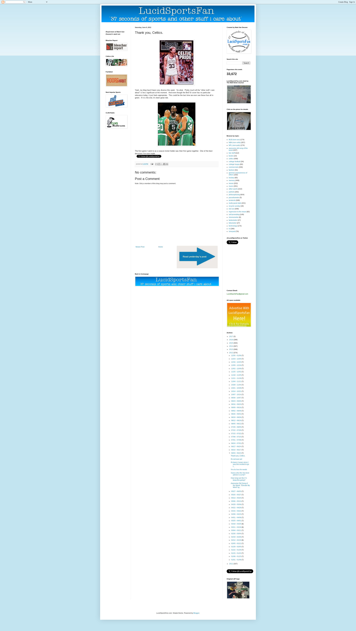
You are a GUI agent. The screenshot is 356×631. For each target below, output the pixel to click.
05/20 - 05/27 (236, 495)
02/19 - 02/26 (236, 537)
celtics (231, 159)
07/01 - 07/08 (236, 440)
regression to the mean (237, 212)
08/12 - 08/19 (236, 421)
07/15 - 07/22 (236, 434)
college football (234, 162)
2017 (231, 336)
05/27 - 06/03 (236, 491)
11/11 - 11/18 (236, 378)
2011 (231, 564)
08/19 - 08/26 (236, 417)
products (232, 200)
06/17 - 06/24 (236, 446)
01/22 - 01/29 (236, 550)
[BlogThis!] (159, 164)
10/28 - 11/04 (236, 385)
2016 (231, 340)
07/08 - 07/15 (236, 437)
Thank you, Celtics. (238, 456)
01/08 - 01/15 (236, 556)
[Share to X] (161, 164)
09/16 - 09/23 (236, 404)
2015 (231, 343)
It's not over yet (236, 459)
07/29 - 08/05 (236, 427)
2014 (231, 346)
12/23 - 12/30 (236, 359)
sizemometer (233, 217)
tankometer (233, 220)
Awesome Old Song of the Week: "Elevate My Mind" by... (240, 485)
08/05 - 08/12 (236, 424)
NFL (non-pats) (234, 145)
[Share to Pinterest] (167, 164)
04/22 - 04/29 (236, 508)
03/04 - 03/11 (236, 530)
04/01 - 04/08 (236, 517)
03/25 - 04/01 (236, 521)
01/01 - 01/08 (236, 560)
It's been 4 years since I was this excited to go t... (240, 464)
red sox (231, 209)
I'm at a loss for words (239, 470)
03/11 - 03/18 (236, 527)
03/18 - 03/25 (236, 524)
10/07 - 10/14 (236, 395)
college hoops (234, 164)
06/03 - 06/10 (236, 453)
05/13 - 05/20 (236, 498)
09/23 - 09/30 (236, 401)
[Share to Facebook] (164, 164)
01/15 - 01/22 (236, 553)
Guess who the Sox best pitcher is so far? (240, 474)
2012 (231, 353)
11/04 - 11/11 (236, 381)
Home (160, 247)
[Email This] (156, 164)
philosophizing (234, 195)
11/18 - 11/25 (236, 375)
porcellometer (234, 198)
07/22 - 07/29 (236, 430)
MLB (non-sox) (234, 140)
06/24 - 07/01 (236, 443)
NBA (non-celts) (235, 143)
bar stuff (232, 153)
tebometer (232, 223)
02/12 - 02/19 (236, 540)
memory (232, 180)
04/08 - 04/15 (236, 514)
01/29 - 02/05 (236, 547)
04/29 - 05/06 (236, 504)
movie (231, 183)
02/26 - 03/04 (236, 534)
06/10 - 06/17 (236, 450)
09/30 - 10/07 (236, 398)
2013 (231, 349)
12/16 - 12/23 (236, 362)
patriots (231, 192)
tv (229, 229)
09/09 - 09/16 (236, 407)
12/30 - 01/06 (236, 355)
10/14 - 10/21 (236, 391)
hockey (231, 178)
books (231, 156)
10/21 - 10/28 (236, 388)
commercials (233, 167)
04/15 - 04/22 (236, 511)
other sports (233, 189)
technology (233, 226)
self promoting (234, 214)
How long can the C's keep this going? (239, 479)
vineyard (232, 231)
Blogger (196, 613)
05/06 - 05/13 (236, 501)
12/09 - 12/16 (236, 365)
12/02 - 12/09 (236, 369)
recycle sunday (234, 206)
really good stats (235, 203)
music (231, 186)
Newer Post (140, 247)
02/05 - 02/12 (236, 543)
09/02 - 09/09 (236, 411)
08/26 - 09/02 (236, 414)
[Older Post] (197, 267)
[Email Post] (152, 164)
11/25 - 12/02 (236, 372)
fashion (231, 170)
